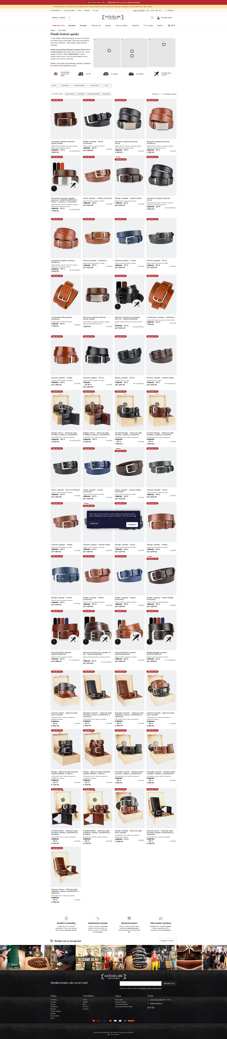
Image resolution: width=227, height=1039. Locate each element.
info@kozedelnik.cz (156, 1003)
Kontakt (85, 1002)
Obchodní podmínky (121, 1004)
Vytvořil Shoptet (114, 1034)
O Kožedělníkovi (56, 10)
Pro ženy (53, 1002)
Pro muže (53, 999)
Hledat (69, 17)
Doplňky (53, 1013)
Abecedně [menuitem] (106, 94)
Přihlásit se (169, 983)
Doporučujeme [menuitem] (57, 94)
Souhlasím (132, 524)
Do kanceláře (55, 1016)
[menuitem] (58, 25)
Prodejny (86, 1009)
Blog (79, 10)
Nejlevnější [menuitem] (70, 94)
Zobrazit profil (167, 941)
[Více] (171, 25)
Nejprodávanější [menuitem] (93, 94)
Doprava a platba (69, 10)
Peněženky (54, 1006)
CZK (159, 10)
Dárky (52, 1018)
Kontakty (87, 10)
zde (134, 516)
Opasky (53, 1004)
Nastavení (94, 523)
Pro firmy (96, 10)
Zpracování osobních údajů (123, 1006)
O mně (85, 999)
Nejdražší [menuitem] (81, 94)
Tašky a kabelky (56, 1011)
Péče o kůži (119, 999)
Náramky (53, 1009)
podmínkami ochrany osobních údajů (150, 988)
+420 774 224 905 (139, 10)
